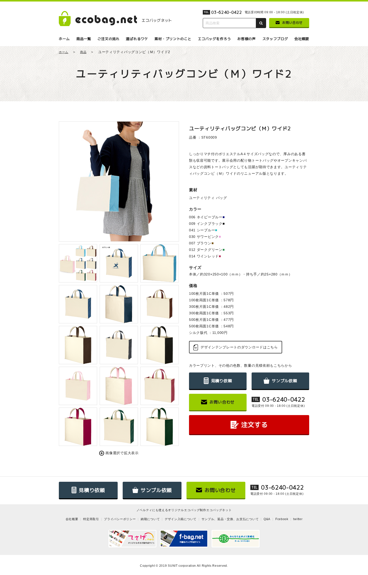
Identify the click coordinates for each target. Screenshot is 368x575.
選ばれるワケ (137, 38)
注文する (254, 424)
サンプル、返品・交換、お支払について (230, 519)
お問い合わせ (292, 22)
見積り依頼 (221, 381)
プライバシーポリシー (120, 519)
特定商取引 (91, 519)
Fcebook (281, 519)
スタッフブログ (275, 38)
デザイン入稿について (181, 519)
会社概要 (301, 38)
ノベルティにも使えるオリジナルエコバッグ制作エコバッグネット (184, 510)
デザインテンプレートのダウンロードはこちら (239, 347)
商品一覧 (83, 38)
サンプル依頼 (284, 381)
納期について (150, 519)
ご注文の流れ (108, 38)
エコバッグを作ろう (214, 38)
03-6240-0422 (226, 12)
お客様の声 (246, 38)
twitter (297, 519)
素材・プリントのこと (172, 38)
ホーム (64, 38)
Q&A (267, 519)
